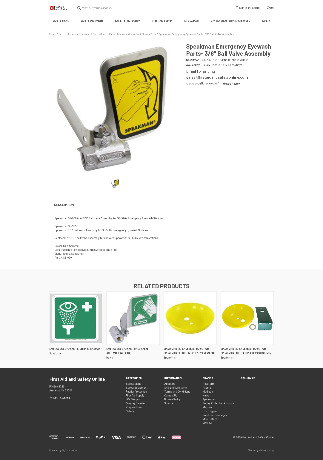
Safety (266, 20)
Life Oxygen (191, 20)
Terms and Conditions (177, 391)
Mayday (207, 407)
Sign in (243, 7)
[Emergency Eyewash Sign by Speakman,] (76, 318)
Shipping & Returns (175, 387)
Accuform (209, 383)
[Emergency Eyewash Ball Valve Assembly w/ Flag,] (133, 318)
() (272, 7)
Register (255, 7)
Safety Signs (61, 20)
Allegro (207, 387)
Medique (208, 391)
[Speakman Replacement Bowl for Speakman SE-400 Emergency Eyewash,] (190, 318)
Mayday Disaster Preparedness (230, 20)
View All (207, 423)
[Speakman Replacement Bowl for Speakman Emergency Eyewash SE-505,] (247, 318)
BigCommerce (69, 450)
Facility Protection (127, 20)
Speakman (209, 399)
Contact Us (170, 395)
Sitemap (169, 403)
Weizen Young (266, 450)
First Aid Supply (162, 20)
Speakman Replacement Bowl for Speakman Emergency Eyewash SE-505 (246, 351)
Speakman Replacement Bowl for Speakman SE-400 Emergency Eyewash (189, 351)
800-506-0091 (61, 398)
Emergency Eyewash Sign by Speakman (75, 349)
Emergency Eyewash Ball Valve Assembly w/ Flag (127, 351)
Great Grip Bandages (215, 415)
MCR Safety (210, 419)
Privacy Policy (172, 399)
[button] (230, 83)
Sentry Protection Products (219, 403)
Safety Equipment (92, 20)
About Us (169, 383)
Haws (206, 395)
